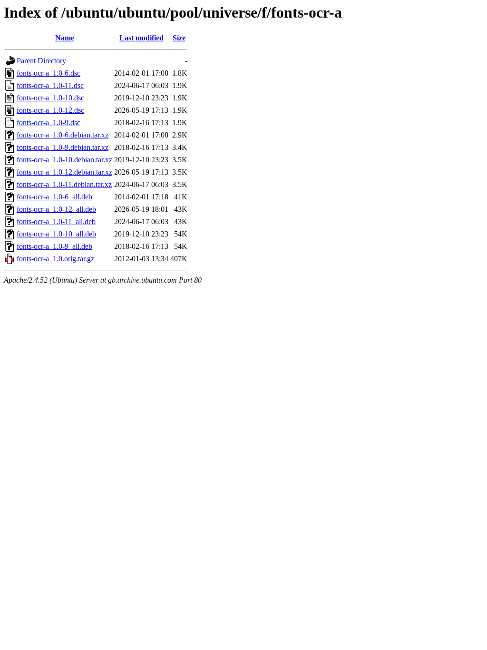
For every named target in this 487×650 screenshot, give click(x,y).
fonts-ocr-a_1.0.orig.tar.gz (55, 259)
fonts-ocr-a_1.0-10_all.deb (56, 234)
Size (179, 38)
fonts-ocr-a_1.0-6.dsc (48, 73)
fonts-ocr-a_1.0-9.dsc (48, 122)
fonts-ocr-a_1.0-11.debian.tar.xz (64, 184)
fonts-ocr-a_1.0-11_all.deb (56, 221)
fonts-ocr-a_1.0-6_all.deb (54, 197)
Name (64, 38)
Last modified (141, 38)
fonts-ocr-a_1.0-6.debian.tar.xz (62, 135)
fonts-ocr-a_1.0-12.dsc (50, 110)
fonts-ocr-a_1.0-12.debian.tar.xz (64, 172)
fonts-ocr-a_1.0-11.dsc (50, 85)
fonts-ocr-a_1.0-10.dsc (50, 98)
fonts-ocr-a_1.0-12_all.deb (56, 209)
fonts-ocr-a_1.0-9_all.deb (54, 246)
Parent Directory (41, 61)
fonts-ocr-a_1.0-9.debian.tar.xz (62, 147)
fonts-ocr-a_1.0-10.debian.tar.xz (64, 160)
